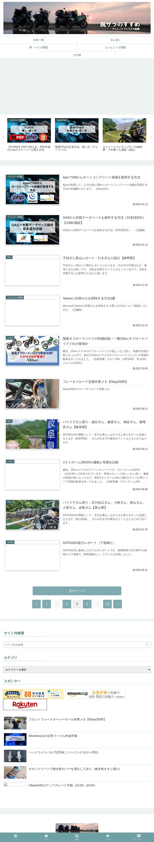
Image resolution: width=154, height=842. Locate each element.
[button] (147, 644)
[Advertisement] (77, 86)
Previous (3, 137)
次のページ (77, 590)
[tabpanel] (29, 136)
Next (151, 137)
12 (107, 603)
